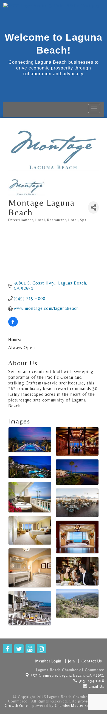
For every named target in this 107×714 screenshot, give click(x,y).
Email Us (95, 686)
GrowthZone (16, 705)
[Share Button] (93, 207)
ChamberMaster (69, 705)
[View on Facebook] (13, 325)
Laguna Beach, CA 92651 (67, 675)
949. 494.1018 (90, 681)
